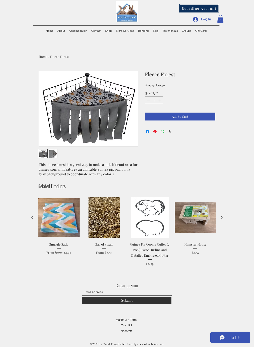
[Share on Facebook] (147, 131)
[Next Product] (221, 217)
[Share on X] (170, 131)
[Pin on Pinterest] (155, 131)
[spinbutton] (154, 100)
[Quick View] (59, 217)
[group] (127, 231)
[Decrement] (147, 100)
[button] (220, 19)
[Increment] (160, 100)
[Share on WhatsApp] (162, 131)
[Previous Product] (32, 217)
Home (43, 56)
